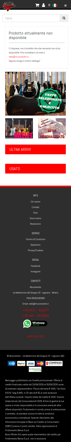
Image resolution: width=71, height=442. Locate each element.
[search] (64, 18)
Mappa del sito (35, 336)
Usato (14, 168)
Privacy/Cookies (35, 250)
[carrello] (20, 4)
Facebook (35, 265)
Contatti (35, 207)
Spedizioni (35, 244)
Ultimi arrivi (20, 149)
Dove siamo (35, 218)
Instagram (35, 271)
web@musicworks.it (18, 56)
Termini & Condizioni (35, 239)
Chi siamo (35, 201)
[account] (24, 4)
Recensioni (35, 223)
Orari (35, 212)
